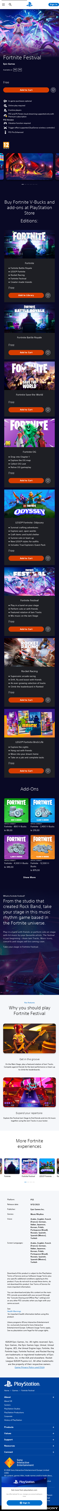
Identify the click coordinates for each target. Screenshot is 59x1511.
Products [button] (8, 1427)
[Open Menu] (3, 4)
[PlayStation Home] (29, 4)
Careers (7, 1405)
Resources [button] (9, 1445)
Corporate (8, 1416)
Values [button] (7, 1433)
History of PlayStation (13, 1420)
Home (6, 1390)
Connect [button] (8, 1452)
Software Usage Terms (48, 1498)
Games (15, 1390)
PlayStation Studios (12, 1408)
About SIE (8, 1401)
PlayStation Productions (14, 1412)
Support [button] (8, 1439)
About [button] (7, 1397)
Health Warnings (14, 1311)
